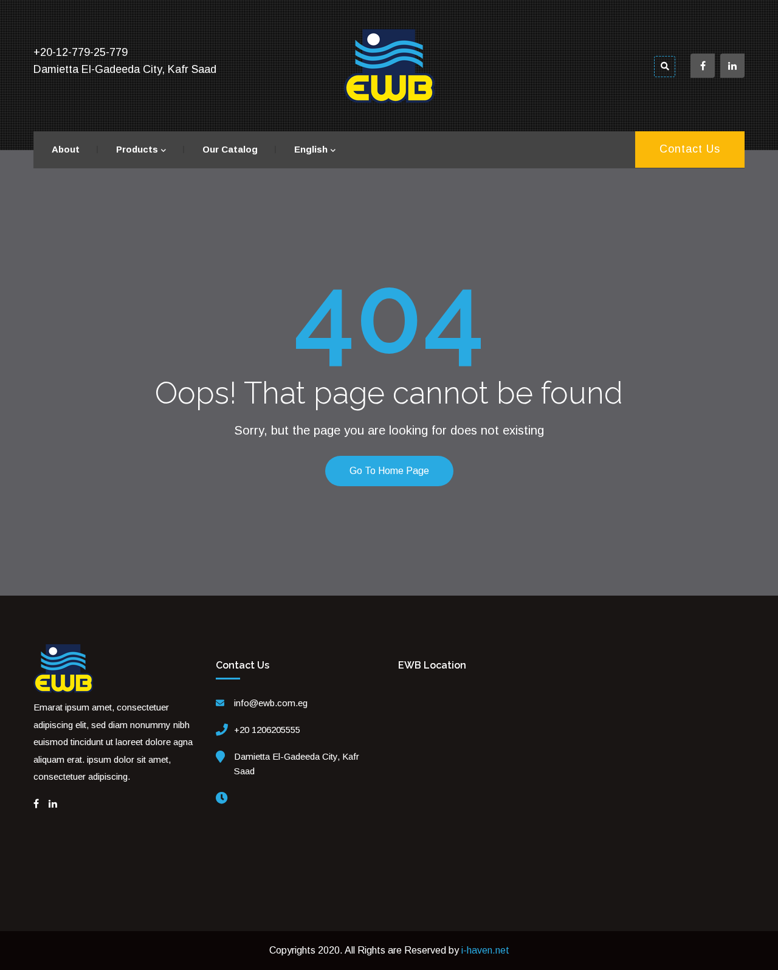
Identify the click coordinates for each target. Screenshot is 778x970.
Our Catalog (230, 149)
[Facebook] (36, 804)
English (311, 149)
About (66, 149)
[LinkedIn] (53, 804)
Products (137, 149)
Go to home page (389, 471)
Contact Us (689, 149)
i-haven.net (485, 950)
